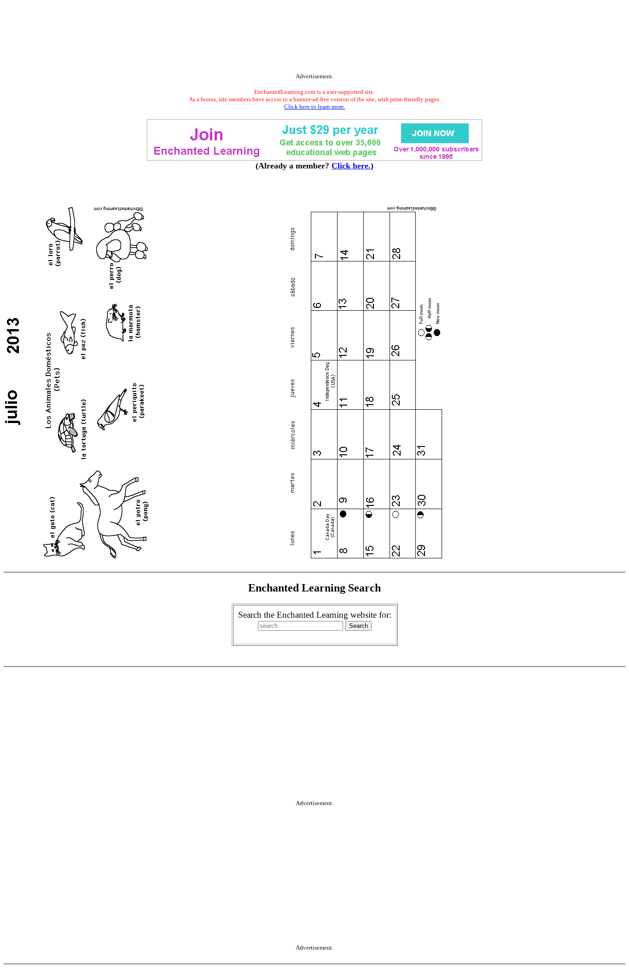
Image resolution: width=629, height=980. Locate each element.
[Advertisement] (314, 38)
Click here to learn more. (314, 106)
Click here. (351, 165)
